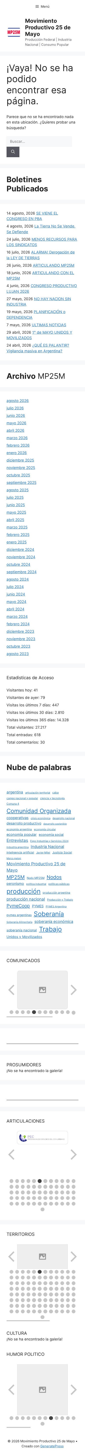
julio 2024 (15, 587)
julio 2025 (15, 497)
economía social (51, 835)
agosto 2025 (18, 490)
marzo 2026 (17, 438)
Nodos (54, 877)
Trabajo (50, 929)
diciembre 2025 (20, 460)
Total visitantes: (21, 727)
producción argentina (56, 892)
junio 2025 (16, 505)
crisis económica (40, 818)
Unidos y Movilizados (24, 937)
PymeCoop (18, 905)
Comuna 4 (13, 803)
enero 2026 (17, 453)
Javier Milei (43, 852)
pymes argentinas (19, 915)
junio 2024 (16, 594)
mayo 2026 (16, 423)
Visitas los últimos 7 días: (29, 705)
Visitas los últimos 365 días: (32, 720)
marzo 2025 (17, 527)
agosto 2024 (18, 579)
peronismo (15, 883)
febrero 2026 (18, 445)
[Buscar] (13, 152)
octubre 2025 (18, 475)
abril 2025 (15, 520)
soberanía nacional (22, 930)
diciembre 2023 (20, 631)
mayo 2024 (16, 602)
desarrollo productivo (24, 823)
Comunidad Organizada (39, 810)
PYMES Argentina (56, 906)
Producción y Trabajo (60, 899)
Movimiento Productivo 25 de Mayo (48, 27)
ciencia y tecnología (52, 798)
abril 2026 (15, 430)
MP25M (16, 877)
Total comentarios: (23, 742)
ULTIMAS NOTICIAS (49, 325)
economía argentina (19, 829)
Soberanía (49, 914)
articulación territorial (37, 792)
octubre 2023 (18, 646)
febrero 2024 (18, 624)
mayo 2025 (16, 512)
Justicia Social (62, 852)
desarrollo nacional (64, 818)
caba (55, 792)
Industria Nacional (47, 846)
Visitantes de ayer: (24, 697)
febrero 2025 (18, 535)
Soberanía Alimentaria (19, 922)
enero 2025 (17, 542)
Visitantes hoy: (20, 690)
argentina (15, 792)
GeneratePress (52, 1446)
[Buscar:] (39, 141)
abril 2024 (15, 609)
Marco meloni (14, 858)
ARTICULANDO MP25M (53, 265)
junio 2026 (16, 415)
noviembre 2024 (21, 557)
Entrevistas (17, 840)
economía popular (22, 834)
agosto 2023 (18, 654)
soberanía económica (53, 921)
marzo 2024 (17, 616)
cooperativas (18, 818)
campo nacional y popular (22, 798)
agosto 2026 (18, 401)
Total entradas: (20, 735)
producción (24, 891)
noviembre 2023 (21, 639)
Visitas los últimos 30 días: (31, 712)
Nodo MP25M (35, 878)
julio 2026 (15, 408)
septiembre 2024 (22, 572)
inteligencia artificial (20, 852)
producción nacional (26, 899)
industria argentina (18, 847)
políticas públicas (59, 883)
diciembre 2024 (20, 549)
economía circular (45, 829)
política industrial (36, 883)
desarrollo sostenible (55, 823)
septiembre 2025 (21, 482)
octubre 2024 (18, 564)
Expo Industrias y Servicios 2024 (49, 841)
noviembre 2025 (21, 468)
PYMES (38, 906)
